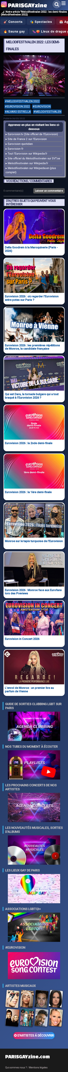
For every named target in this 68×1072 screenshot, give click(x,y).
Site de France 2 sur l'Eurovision (27, 139)
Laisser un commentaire (49, 190)
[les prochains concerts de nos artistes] (34, 808)
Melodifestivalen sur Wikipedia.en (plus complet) (31, 170)
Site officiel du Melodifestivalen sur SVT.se (34, 158)
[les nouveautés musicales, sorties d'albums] (34, 850)
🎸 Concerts (12, 22)
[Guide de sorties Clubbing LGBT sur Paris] (34, 727)
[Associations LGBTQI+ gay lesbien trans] (34, 928)
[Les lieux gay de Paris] (34, 889)
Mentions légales (38, 1067)
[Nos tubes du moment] (34, 765)
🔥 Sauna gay (14, 31)
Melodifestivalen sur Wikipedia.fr (28, 163)
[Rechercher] (56, 4)
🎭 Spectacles (41, 22)
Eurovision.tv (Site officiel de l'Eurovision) (33, 134)
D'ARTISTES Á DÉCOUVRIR (35, 1035)
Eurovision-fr (15, 148)
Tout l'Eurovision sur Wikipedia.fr (27, 153)
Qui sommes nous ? (16, 1067)
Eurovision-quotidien (20, 144)
